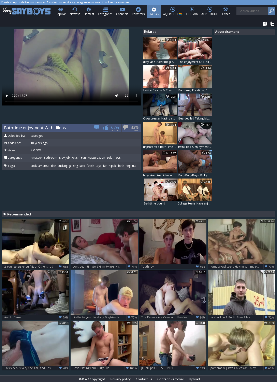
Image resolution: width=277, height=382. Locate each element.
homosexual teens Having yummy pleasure (242, 267)
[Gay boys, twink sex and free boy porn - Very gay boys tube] (27, 10)
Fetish (75, 157)
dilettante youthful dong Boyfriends (105, 317)
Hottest (89, 14)
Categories (105, 14)
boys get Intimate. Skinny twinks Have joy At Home (105, 267)
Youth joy (173, 267)
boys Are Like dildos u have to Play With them (160, 175)
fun (105, 165)
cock (34, 165)
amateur (43, 165)
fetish (90, 165)
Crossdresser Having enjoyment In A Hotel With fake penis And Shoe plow (160, 118)
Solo (110, 157)
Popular (61, 14)
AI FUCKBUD (209, 14)
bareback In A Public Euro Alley (242, 317)
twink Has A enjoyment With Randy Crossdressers (195, 147)
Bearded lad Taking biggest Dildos (195, 118)
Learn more (122, 2)
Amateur (36, 157)
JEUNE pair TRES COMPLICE (173, 368)
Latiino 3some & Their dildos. (160, 90)
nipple (113, 165)
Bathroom (50, 157)
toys (98, 165)
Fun (83, 157)
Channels (122, 14)
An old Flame (36, 317)
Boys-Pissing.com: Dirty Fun (105, 368)
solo (82, 165)
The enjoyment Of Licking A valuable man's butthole (195, 62)
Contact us (144, 379)
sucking (63, 165)
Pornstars (138, 14)
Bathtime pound (154, 203)
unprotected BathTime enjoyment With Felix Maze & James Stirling (160, 147)
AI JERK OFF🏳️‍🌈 (173, 14)
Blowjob (64, 157)
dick (53, 165)
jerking (73, 165)
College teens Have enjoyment (195, 203)
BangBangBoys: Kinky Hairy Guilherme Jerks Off (195, 175)
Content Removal (170, 379)
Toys (117, 157)
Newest (75, 14)
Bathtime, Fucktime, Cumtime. (195, 90)
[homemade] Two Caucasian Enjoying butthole (242, 368)
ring (128, 165)
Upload (194, 379)
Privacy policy (120, 379)
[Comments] (97, 128)
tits (134, 165)
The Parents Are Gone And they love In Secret (173, 317)
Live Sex (153, 14)
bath (121, 165)
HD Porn (192, 14)
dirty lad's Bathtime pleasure (160, 62)
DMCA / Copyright (91, 379)
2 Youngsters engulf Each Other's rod (36, 267)
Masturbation (96, 157)
